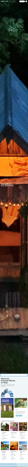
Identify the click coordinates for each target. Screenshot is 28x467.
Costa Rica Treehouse (4, 452)
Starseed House (14, 432)
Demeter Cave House (22, 452)
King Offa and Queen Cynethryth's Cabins (6, 372)
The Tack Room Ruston (13, 452)
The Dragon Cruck (4, 433)
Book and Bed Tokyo (22, 433)
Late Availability (22, 1)
